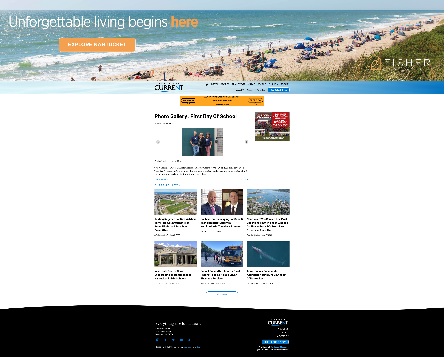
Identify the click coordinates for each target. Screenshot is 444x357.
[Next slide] (246, 142)
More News (222, 294)
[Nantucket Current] (275, 322)
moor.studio (188, 347)
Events (285, 84)
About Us (240, 89)
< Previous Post (161, 179)
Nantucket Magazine (279, 347)
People (262, 84)
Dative (199, 347)
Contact (250, 89)
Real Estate (238, 84)
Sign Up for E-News (279, 90)
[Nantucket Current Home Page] (168, 87)
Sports (225, 84)
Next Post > (245, 179)
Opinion (273, 84)
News (214, 84)
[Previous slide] (158, 142)
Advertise (261, 89)
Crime (251, 84)
